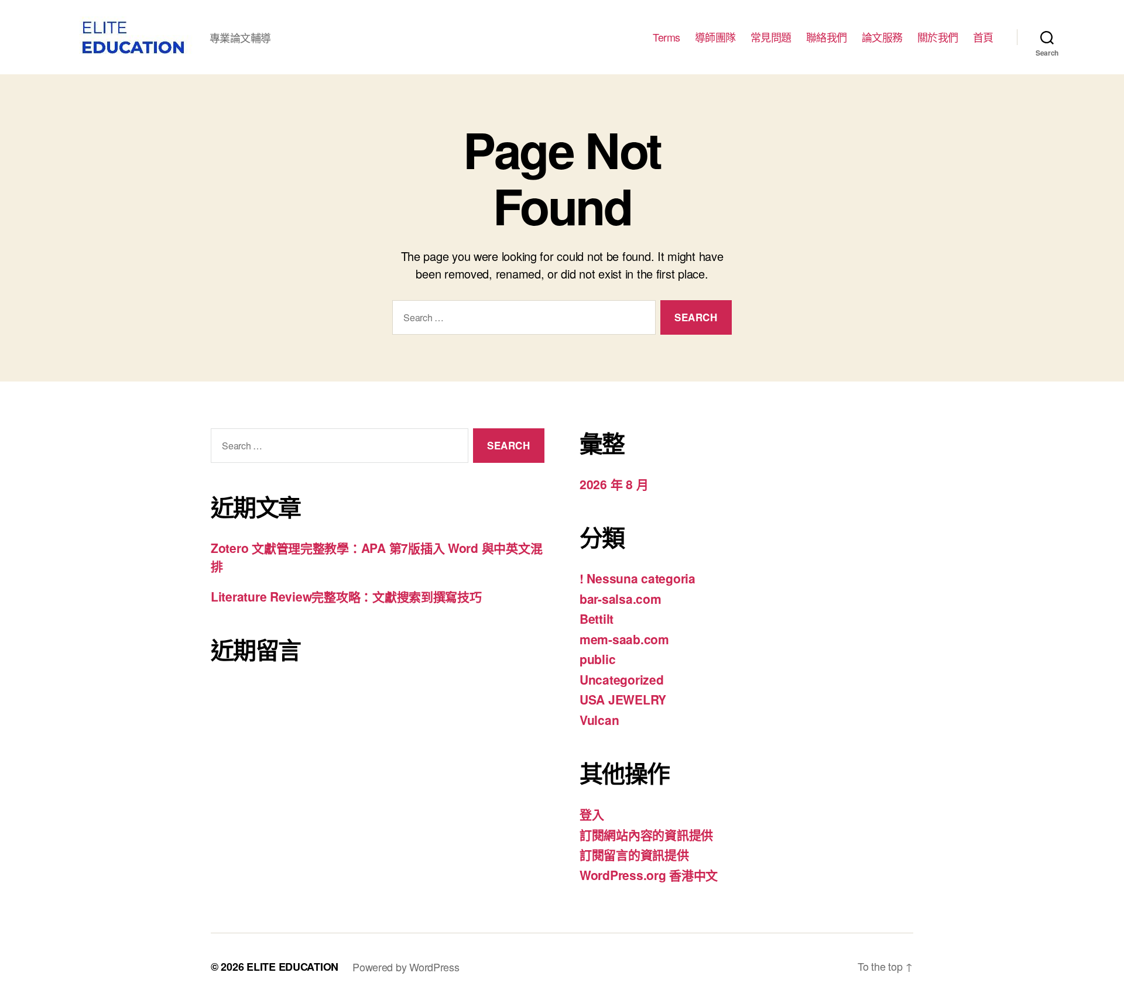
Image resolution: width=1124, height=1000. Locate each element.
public (597, 659)
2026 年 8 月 (614, 484)
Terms (666, 37)
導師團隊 (715, 37)
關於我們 (937, 37)
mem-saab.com (624, 639)
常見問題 (771, 37)
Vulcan (599, 719)
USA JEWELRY (623, 699)
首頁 (983, 37)
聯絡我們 (826, 37)
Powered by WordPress (406, 966)
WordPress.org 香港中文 (649, 875)
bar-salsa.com (621, 598)
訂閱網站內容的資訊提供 (646, 834)
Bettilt (597, 618)
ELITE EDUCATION (292, 966)
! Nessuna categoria (637, 578)
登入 (592, 814)
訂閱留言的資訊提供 (634, 854)
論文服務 (882, 37)
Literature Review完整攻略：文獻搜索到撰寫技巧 (346, 596)
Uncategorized (622, 679)
